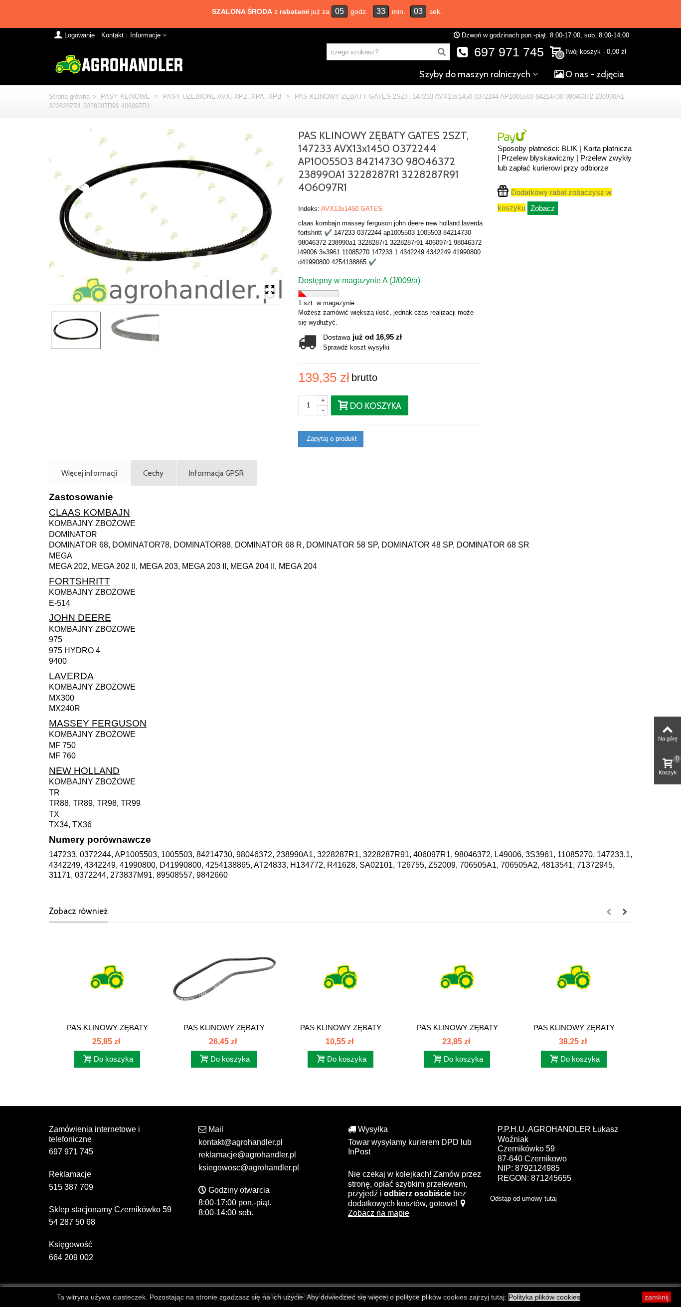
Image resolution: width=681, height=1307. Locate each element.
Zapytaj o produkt (331, 438)
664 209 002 (71, 1257)
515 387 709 (71, 1187)
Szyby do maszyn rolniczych (474, 74)
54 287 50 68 (72, 1222)
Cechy (153, 473)
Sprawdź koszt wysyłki (356, 347)
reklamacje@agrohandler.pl (247, 1154)
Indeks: (309, 208)
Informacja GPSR (216, 473)
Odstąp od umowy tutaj (523, 1198)
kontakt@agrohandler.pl (240, 1142)
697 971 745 (507, 52)
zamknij (657, 1297)
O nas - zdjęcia (594, 74)
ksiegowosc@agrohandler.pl (248, 1167)
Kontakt (112, 35)
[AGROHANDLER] (118, 63)
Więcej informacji (89, 473)
